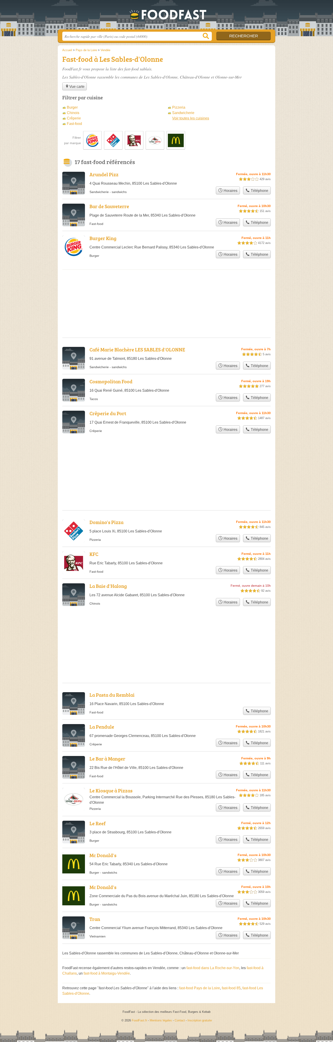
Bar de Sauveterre (109, 206)
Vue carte (76, 86)
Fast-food (74, 124)
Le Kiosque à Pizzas (111, 790)
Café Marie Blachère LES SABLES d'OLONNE (137, 349)
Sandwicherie (183, 113)
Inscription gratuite (200, 1020)
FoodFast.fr (166, 16)
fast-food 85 (231, 988)
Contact (180, 1020)
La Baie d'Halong (108, 585)
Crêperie (74, 118)
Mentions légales (161, 1020)
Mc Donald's (102, 855)
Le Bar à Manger (107, 758)
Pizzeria (178, 107)
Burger (72, 107)
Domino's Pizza (106, 522)
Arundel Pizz (103, 174)
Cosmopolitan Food (111, 381)
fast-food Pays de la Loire (199, 988)
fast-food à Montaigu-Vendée (107, 973)
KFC (93, 554)
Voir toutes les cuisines (190, 118)
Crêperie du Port (107, 413)
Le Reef (97, 823)
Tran (94, 919)
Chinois (73, 113)
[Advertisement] (166, 633)
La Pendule (101, 726)
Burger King (102, 238)
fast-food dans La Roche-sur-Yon (212, 968)
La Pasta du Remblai (112, 694)
